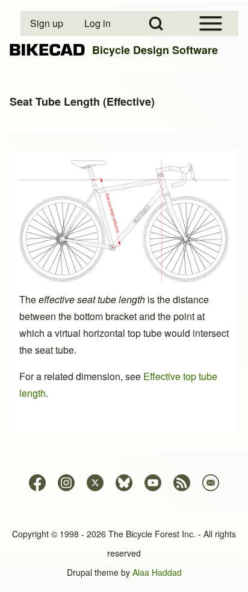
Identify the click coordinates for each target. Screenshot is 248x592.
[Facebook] (37, 483)
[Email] (211, 483)
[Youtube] (153, 483)
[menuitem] (47, 23)
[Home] (47, 50)
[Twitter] (95, 483)
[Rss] (182, 483)
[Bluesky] (124, 483)
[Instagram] (66, 483)
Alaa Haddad (157, 572)
